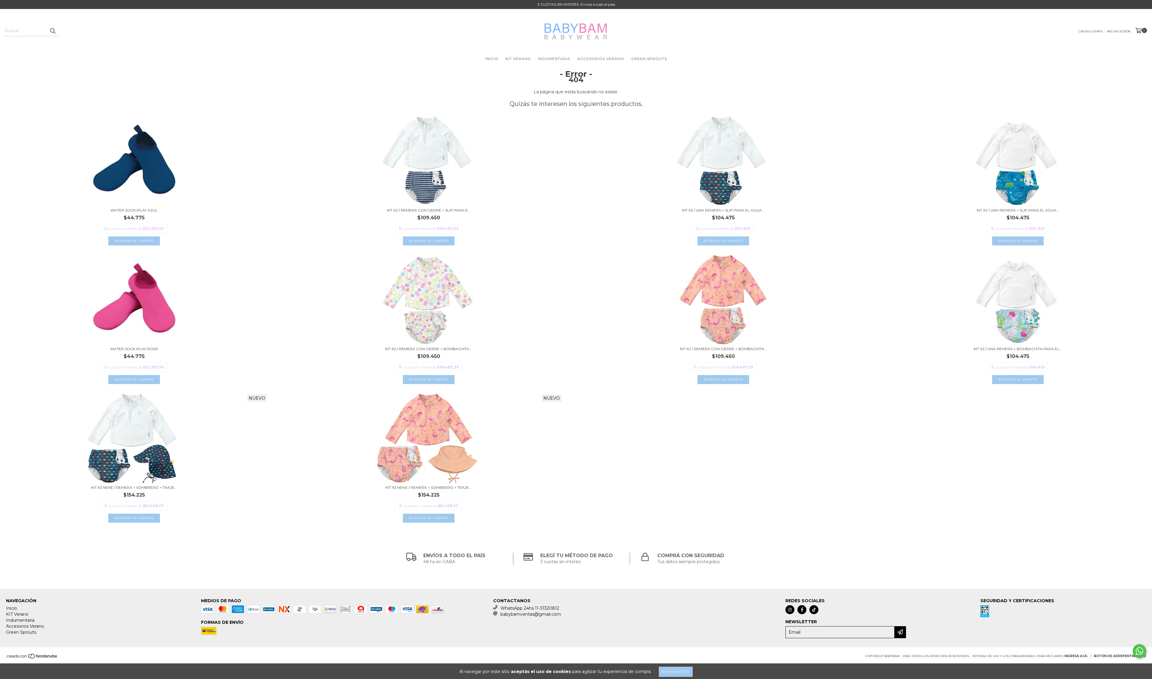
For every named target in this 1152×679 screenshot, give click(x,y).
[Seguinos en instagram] (789, 609)
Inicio (492, 58)
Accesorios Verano (600, 58)
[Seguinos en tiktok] (813, 609)
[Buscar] (52, 31)
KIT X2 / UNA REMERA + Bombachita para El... (1018, 349)
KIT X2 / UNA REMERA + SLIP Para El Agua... (723, 210)
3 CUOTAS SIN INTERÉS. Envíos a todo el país (576, 4)
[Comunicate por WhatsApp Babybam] (1139, 651)
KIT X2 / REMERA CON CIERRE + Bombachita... (428, 349)
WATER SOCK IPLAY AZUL (134, 210)
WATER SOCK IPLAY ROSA (134, 349)
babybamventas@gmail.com (530, 614)
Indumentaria (554, 58)
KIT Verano (518, 58)
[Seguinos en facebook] (801, 609)
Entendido (676, 671)
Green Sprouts (649, 58)
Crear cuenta (1090, 31)
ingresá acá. (1076, 656)
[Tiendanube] (32, 658)
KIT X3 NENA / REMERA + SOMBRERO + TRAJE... (429, 487)
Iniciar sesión (1118, 31)
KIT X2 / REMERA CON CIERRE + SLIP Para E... (428, 210)
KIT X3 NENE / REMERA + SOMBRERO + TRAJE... (134, 487)
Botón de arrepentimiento (1120, 656)
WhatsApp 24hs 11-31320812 (529, 608)
